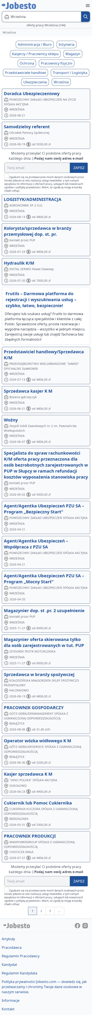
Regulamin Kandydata (19, 973)
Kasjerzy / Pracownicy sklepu (35, 54)
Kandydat (9, 964)
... (59, 911)
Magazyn (72, 54)
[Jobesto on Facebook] (78, 925)
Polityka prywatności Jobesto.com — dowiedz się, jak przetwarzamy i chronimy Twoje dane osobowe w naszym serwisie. (44, 986)
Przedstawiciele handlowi (25, 72)
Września (61, 82)
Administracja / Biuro (35, 44)
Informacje (10, 1000)
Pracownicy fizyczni (56, 63)
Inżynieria (66, 44)
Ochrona (27, 63)
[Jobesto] (19, 5)
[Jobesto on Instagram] (85, 925)
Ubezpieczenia (35, 82)
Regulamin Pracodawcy (21, 956)
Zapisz (79, 167)
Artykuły (8, 939)
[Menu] (87, 5)
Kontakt (8, 1009)
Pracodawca (12, 947)
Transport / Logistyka (70, 72)
